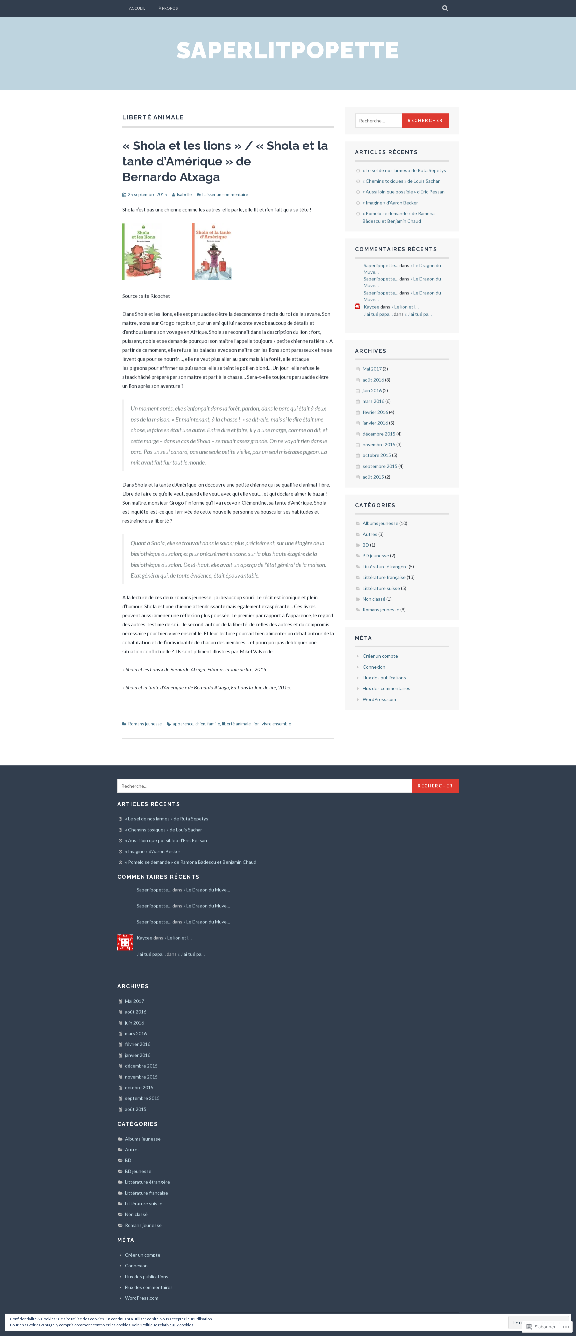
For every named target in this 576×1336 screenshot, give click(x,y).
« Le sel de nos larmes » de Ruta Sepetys (404, 170)
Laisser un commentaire (225, 194)
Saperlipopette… (381, 265)
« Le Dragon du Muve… (206, 889)
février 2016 (375, 412)
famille (213, 723)
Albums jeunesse (380, 523)
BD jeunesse (376, 555)
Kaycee (371, 306)
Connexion (374, 667)
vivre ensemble (276, 723)
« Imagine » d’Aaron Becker (390, 202)
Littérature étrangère (385, 566)
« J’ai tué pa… (418, 314)
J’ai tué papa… (378, 314)
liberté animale (236, 723)
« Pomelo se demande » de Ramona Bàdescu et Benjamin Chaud (190, 862)
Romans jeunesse (145, 723)
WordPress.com (379, 699)
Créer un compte (380, 656)
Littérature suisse (381, 588)
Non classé (374, 599)
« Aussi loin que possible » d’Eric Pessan (404, 191)
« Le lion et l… (405, 306)
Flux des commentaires (386, 688)
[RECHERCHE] (445, 8)
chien (200, 723)
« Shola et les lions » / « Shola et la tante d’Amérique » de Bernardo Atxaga (225, 161)
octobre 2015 (377, 455)
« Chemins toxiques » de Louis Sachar (401, 181)
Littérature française (384, 577)
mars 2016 (373, 401)
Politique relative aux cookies (167, 1324)
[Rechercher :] (385, 120)
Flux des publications (384, 677)
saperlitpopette (288, 50)
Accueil (137, 8)
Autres (370, 534)
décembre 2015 (379, 434)
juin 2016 (372, 390)
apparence (183, 723)
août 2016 (373, 380)
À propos (168, 8)
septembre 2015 (380, 466)
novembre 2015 (379, 444)
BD (366, 545)
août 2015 (373, 477)
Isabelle (184, 194)
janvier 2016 (375, 423)
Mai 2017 (372, 369)
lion (256, 723)
